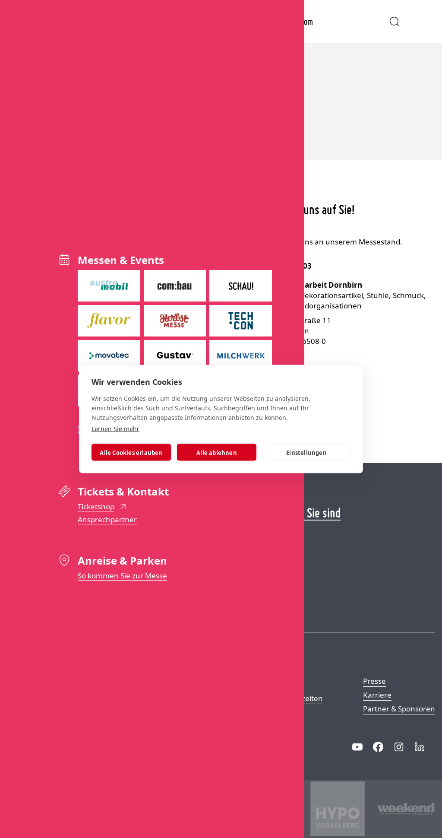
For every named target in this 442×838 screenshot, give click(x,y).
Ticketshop (96, 506)
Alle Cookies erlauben (131, 452)
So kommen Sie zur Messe (122, 576)
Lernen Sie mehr (115, 429)
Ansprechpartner (107, 519)
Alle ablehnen (216, 452)
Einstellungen (306, 452)
